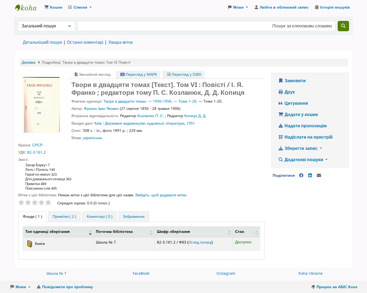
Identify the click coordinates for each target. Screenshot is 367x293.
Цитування (295, 103)
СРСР (37, 145)
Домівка (28, 62)
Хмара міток (120, 42)
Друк (289, 92)
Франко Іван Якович (101, 108)
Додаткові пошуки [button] (303, 160)
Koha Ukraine (310, 273)
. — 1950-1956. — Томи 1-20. (171, 101)
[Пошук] (343, 26)
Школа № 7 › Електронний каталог (28, 7)
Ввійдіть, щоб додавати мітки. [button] (161, 195)
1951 (190, 123)
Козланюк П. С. (150, 116)
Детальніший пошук (42, 42)
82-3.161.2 (36, 152)
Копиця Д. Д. (195, 116)
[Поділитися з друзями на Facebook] (301, 175)
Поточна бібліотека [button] (114, 231)
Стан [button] (239, 231)
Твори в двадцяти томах (124, 101)
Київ (98, 123)
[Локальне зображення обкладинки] (41, 104)
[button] (53, 7)
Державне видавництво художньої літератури (144, 123)
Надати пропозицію (305, 126)
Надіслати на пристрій (308, 137)
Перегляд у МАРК (141, 74)
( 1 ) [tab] (32, 216)
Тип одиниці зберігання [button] (47, 231)
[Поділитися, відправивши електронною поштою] (318, 175)
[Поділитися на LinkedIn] (310, 175)
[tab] (64, 216)
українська (92, 138)
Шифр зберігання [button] (173, 231)
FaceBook (141, 273)
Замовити (294, 81)
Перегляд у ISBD (186, 74)
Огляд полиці (200, 242)
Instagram (226, 273)
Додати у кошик (300, 114)
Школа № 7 (56, 273)
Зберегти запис (301, 148)
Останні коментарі (85, 42)
